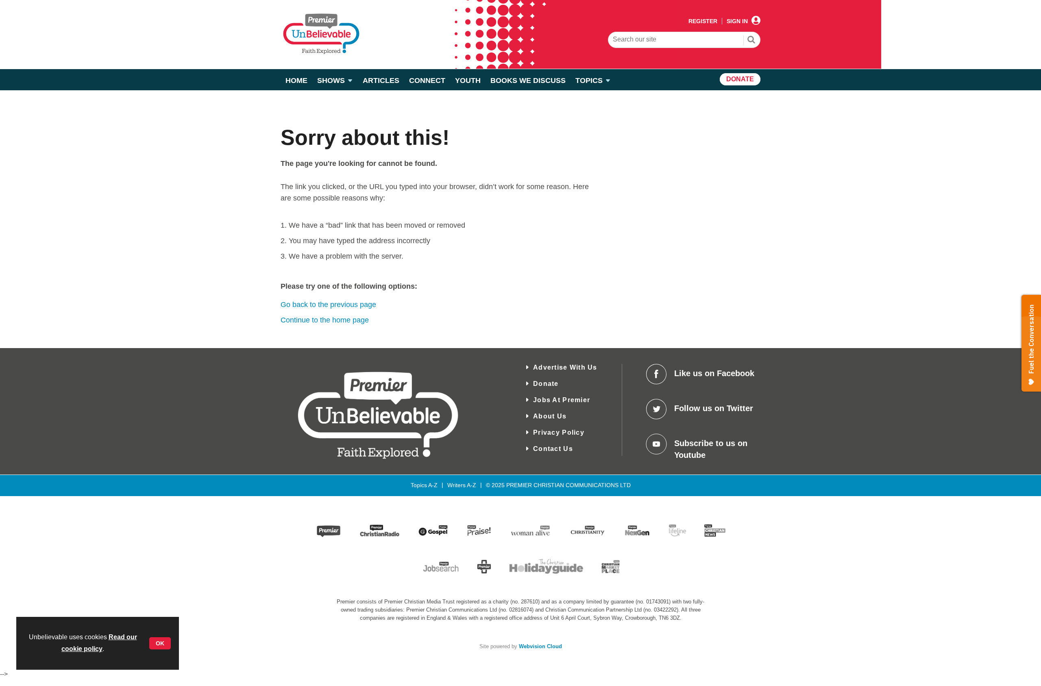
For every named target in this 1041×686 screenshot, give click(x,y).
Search (751, 40)
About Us (549, 416)
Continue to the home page (325, 320)
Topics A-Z (424, 485)
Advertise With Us (565, 367)
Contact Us (553, 448)
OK (160, 643)
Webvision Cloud (540, 646)
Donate (546, 383)
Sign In (737, 21)
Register (702, 21)
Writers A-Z (461, 485)
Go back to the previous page (328, 305)
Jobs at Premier (561, 399)
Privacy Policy (558, 432)
